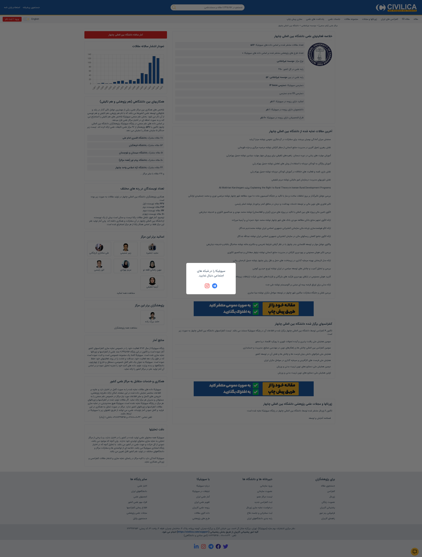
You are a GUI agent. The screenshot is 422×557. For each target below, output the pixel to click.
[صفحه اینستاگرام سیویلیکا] (207, 285)
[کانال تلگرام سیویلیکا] (214, 285)
